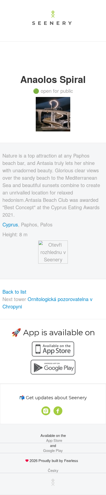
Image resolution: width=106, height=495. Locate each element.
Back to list (14, 291)
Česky (53, 470)
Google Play (53, 450)
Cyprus (10, 224)
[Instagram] (45, 410)
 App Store (53, 440)
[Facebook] (57, 410)
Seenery (53, 23)
